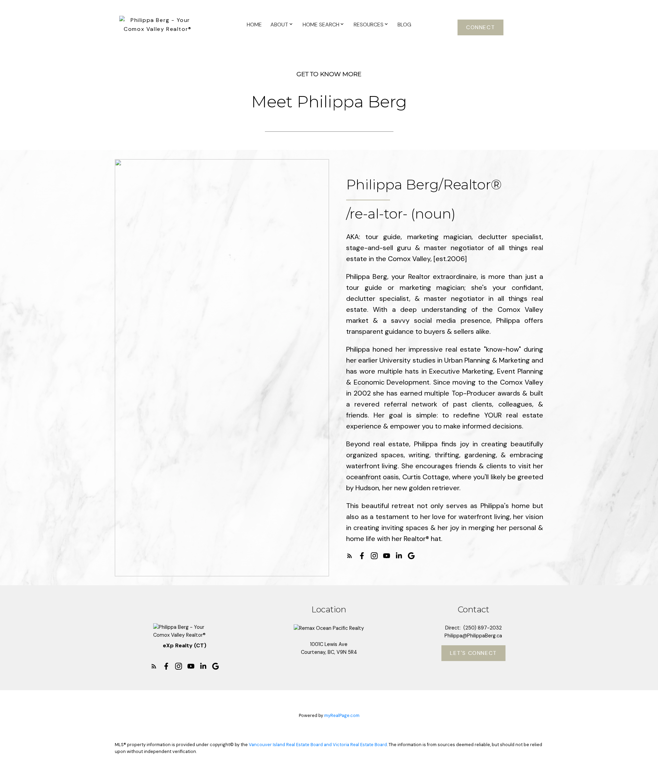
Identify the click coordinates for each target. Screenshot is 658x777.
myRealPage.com (342, 715)
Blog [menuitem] (404, 24)
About (279, 24)
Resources (368, 24)
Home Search (321, 24)
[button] (480, 27)
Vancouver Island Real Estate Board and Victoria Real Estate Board (318, 744)
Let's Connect (473, 653)
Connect (480, 27)
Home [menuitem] (254, 24)
